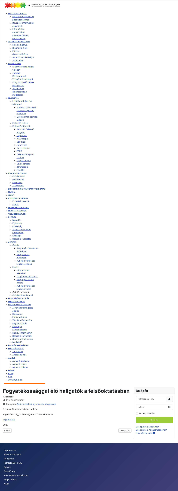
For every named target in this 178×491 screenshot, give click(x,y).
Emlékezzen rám (147, 413)
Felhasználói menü (13, 463)
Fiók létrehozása (144, 433)
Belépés (154, 420)
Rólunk (7, 467)
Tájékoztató (9, 419)
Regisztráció (10, 479)
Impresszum (10, 450)
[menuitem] (17, 14)
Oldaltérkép (10, 471)
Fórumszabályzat (12, 454)
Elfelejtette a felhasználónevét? (151, 430)
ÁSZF (6, 483)
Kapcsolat (9, 458)
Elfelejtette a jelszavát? (147, 426)
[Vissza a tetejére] (173, 486)
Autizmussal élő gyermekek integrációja (36, 404)
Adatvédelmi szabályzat (16, 475)
